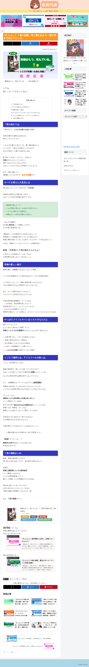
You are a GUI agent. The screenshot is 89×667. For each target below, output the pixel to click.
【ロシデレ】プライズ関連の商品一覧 (75, 160)
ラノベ (6, 579)
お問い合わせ (68, 166)
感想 (25, 579)
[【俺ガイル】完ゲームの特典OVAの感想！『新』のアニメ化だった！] (33, 21)
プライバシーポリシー (71, 170)
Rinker (27, 513)
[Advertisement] (75, 132)
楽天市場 (43, 516)
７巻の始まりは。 (18, 104)
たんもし (13, 579)
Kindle (34, 516)
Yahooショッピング (28, 519)
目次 (27, 100)
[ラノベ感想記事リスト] (11, 21)
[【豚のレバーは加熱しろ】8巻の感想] (55, 21)
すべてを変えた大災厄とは (21, 107)
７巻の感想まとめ (18, 118)
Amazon (25, 516)
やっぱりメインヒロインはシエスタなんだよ (26, 112)
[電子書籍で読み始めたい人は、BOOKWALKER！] (77, 21)
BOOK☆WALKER (45, 519)
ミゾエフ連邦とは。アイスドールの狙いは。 (26, 115)
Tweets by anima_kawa (71, 147)
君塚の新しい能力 (18, 110)
